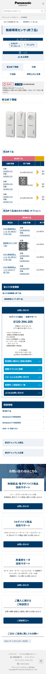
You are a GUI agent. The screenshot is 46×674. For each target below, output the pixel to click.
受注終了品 (6, 411)
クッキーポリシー (30, 657)
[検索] (42, 11)
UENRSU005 (24, 268)
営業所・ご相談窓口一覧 (15, 385)
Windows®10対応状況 (11, 417)
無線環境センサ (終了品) (13, 299)
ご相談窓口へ (23, 620)
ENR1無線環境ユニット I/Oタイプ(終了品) (9, 270)
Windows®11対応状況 (11, 423)
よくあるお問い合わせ (14, 392)
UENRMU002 (25, 230)
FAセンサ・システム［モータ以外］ (16, 641)
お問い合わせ (23, 506)
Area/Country (24, 664)
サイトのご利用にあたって (27, 654)
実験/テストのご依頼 (14, 369)
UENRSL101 (8, 171)
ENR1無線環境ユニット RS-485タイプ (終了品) (10, 231)
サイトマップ (12, 654)
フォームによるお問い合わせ (17, 377)
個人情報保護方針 (16, 657)
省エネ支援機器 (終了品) (11, 22)
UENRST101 (8, 197)
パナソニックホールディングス (23, 660)
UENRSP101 (24, 243)
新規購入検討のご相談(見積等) (18, 361)
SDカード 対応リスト (10, 428)
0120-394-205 (23, 322)
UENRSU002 (24, 256)
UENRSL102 (8, 184)
